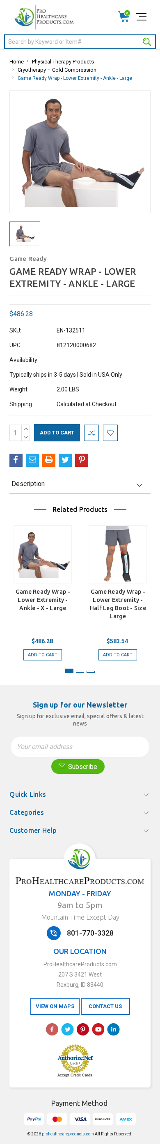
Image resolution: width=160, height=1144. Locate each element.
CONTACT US (105, 1006)
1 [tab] (69, 671)
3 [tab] (91, 672)
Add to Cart (42, 655)
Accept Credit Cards (74, 1075)
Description (28, 484)
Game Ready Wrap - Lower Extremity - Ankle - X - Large (43, 599)
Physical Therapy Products (63, 62)
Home (16, 62)
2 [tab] (80, 672)
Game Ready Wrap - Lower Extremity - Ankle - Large (75, 78)
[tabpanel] (42, 588)
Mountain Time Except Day (80, 917)
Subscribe (81, 767)
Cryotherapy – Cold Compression (57, 70)
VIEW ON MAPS (55, 1006)
